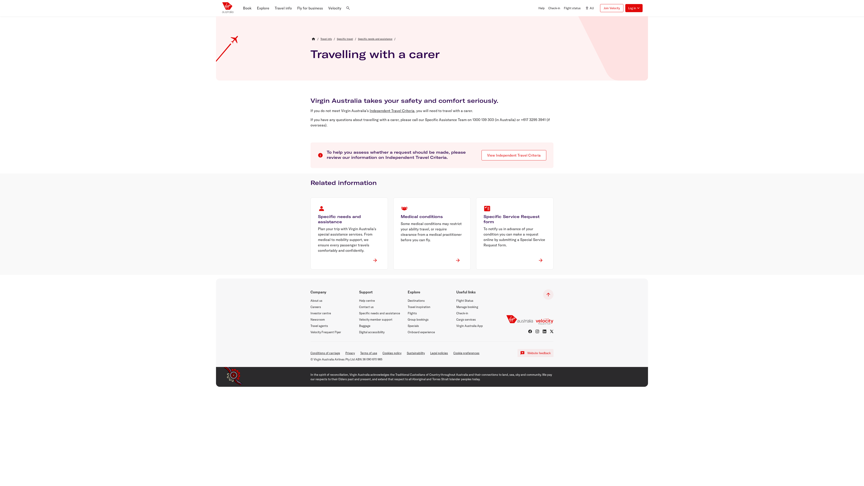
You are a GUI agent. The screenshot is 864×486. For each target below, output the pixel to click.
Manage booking (467, 307)
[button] (247, 8)
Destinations (416, 300)
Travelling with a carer (375, 54)
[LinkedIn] (544, 331)
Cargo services (466, 319)
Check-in (462, 313)
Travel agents (319, 326)
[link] (326, 39)
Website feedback (539, 353)
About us (316, 300)
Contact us (366, 307)
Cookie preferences (466, 353)
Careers (315, 307)
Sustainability (416, 353)
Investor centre (320, 313)
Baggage (364, 326)
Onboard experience (421, 332)
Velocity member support (375, 319)
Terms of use (368, 353)
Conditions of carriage (325, 353)
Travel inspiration (419, 307)
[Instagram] (537, 331)
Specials (413, 326)
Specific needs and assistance (379, 313)
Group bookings (418, 319)
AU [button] (592, 8)
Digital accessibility (372, 332)
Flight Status (464, 300)
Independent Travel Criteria (392, 110)
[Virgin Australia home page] (227, 8)
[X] (552, 331)
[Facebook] (530, 331)
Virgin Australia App (469, 326)
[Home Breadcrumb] (313, 39)
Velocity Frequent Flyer (325, 332)
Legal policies (439, 353)
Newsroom (317, 319)
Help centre (367, 300)
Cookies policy (391, 353)
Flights (412, 313)
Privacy (350, 353)
